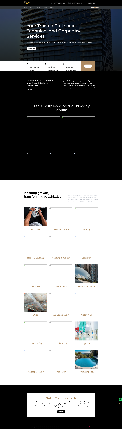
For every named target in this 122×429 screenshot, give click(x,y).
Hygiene (86, 343)
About (31, 7)
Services (38, 7)
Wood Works (94, 7)
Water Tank (86, 315)
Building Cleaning (35, 372)
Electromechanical (61, 229)
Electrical (35, 229)
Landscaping (61, 343)
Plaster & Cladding (35, 258)
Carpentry (86, 258)
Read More (30, 89)
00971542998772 (92, 3)
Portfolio (52, 7)
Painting (86, 229)
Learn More (88, 66)
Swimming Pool (86, 372)
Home (25, 7)
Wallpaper (61, 372)
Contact (45, 7)
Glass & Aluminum (86, 286)
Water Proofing (35, 343)
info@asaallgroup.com (77, 3)
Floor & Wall (35, 286)
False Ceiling (61, 286)
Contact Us (61, 411)
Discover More (31, 48)
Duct (35, 315)
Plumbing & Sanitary (61, 258)
